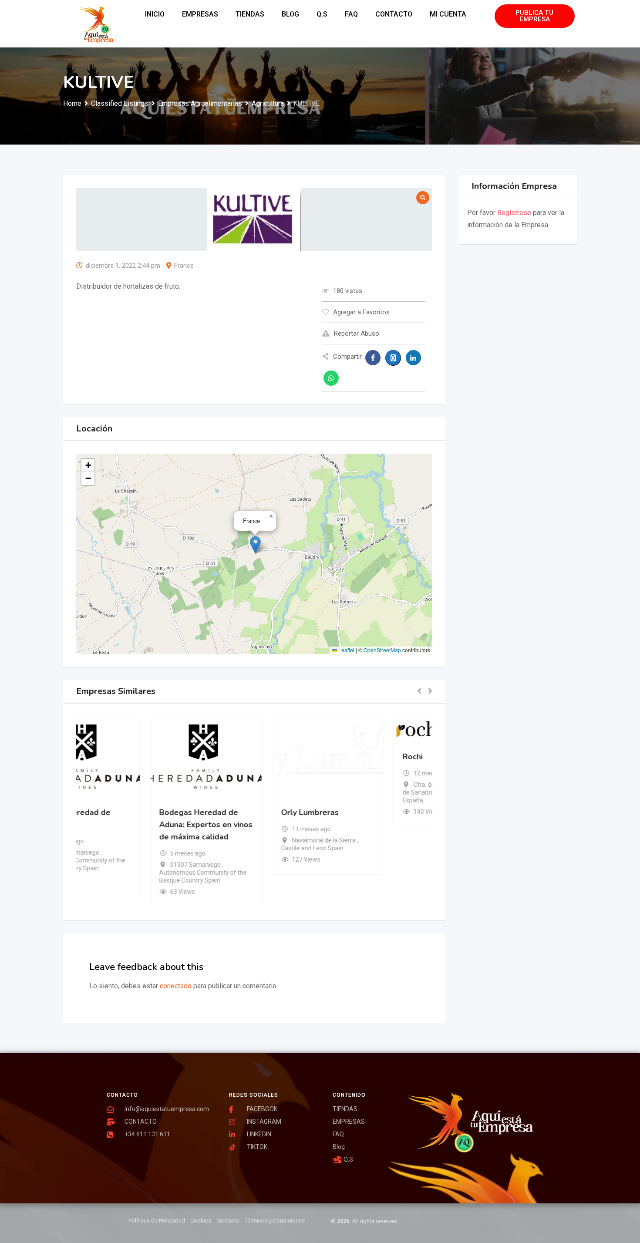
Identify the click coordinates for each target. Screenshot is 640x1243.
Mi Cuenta (448, 14)
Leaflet (345, 650)
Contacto (393, 14)
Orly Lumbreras (358, 812)
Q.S (322, 14)
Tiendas (250, 14)
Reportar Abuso (356, 333)
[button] (255, 545)
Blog (290, 14)
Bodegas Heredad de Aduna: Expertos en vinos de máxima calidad (253, 824)
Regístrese (514, 213)
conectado (176, 986)
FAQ (351, 14)
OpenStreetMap (382, 650)
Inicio (155, 14)
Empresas (200, 14)
